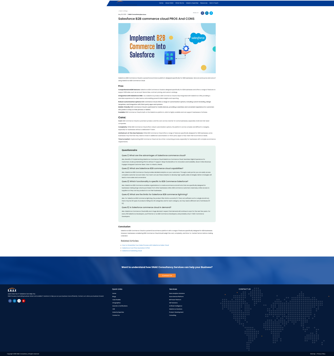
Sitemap (313, 354)
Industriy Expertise (118, 312)
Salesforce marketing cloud (132, 251)
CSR (113, 309)
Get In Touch (213, 3)
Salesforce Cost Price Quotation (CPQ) (136, 248)
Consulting (172, 315)
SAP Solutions (173, 303)
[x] (19, 301)
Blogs (114, 296)
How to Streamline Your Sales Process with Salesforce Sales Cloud (145, 245)
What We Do (179, 3)
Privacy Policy (321, 354)
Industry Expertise (192, 3)
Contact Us (116, 315)
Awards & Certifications (120, 306)
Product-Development (176, 312)
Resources (203, 3)
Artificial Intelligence (175, 306)
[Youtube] (23, 301)
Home (161, 3)
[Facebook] (10, 301)
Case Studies (116, 300)
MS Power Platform (175, 300)
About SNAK (169, 3)
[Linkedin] (14, 301)
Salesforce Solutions (175, 309)
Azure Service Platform (176, 296)
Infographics (116, 303)
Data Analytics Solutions (177, 293)
